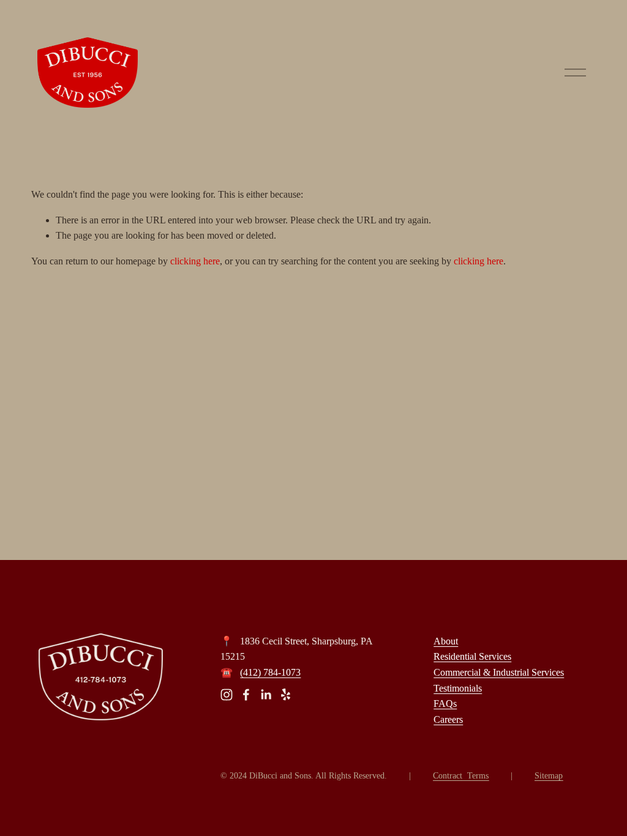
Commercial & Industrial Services (499, 672)
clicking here (195, 261)
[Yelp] (285, 695)
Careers (448, 719)
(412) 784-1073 (270, 672)
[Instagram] (226, 695)
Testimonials (458, 688)
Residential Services (472, 656)
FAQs (445, 703)
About (446, 641)
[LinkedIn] (266, 695)
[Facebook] (246, 695)
